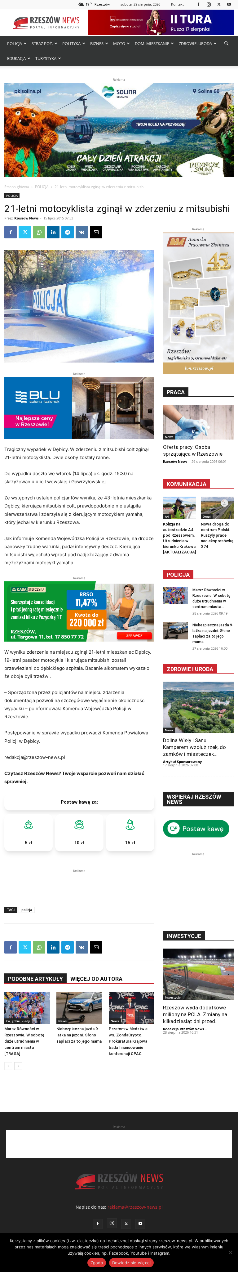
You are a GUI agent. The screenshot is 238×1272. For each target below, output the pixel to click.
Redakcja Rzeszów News (183, 1028)
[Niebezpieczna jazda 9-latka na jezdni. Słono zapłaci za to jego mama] (79, 1008)
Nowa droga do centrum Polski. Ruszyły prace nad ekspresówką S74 (217, 535)
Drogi (207, 516)
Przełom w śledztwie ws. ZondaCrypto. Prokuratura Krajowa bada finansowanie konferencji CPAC (128, 1041)
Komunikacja (186, 484)
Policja (178, 574)
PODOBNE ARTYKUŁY (35, 979)
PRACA (176, 392)
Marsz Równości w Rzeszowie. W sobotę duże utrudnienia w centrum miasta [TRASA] (24, 1041)
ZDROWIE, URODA (195, 43)
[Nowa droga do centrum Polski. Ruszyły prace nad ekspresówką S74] (217, 508)
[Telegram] (67, 232)
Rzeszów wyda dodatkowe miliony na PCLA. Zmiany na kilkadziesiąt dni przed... (195, 1014)
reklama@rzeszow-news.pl (135, 1207)
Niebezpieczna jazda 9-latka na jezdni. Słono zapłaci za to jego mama (79, 1035)
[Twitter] (218, 4)
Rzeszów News (26, 218)
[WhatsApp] (39, 232)
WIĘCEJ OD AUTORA (96, 979)
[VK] (82, 232)
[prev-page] (8, 1066)
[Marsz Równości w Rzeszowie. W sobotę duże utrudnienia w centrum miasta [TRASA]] (27, 1008)
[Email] (96, 232)
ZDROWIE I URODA (190, 669)
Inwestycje (173, 997)
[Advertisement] (79, 883)
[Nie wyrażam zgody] (230, 1252)
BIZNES (97, 43)
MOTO (119, 43)
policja (26, 909)
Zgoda (96, 1262)
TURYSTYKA (45, 58)
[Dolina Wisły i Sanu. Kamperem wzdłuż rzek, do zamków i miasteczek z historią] (198, 707)
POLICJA (14, 43)
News (62, 1021)
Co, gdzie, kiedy (18, 1021)
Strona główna (16, 186)
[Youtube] (229, 4)
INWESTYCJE (184, 936)
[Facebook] (198, 4)
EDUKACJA (16, 58)
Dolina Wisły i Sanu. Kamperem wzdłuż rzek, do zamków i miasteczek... (194, 747)
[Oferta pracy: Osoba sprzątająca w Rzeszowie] (198, 422)
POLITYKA (71, 43)
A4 (167, 516)
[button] (226, 44)
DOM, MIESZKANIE (152, 43)
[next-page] (18, 1066)
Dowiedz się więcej (131, 1262)
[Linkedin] (53, 232)
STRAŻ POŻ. (42, 43)
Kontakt (177, 4)
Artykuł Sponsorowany (182, 761)
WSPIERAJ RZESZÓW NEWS (194, 799)
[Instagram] (208, 4)
